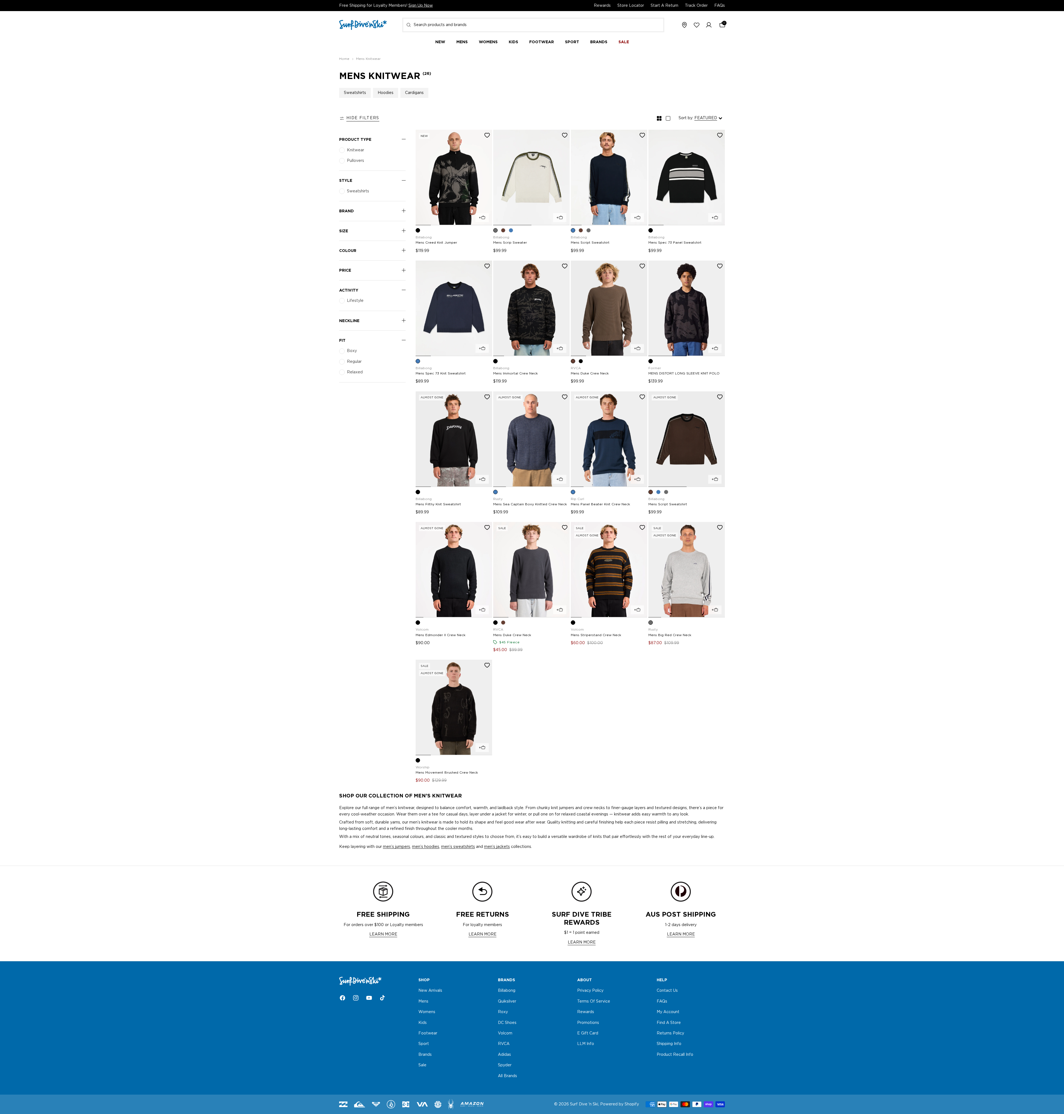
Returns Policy (670, 1033)
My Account (668, 1012)
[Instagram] (355, 998)
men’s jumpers (396, 847)
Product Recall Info (675, 1055)
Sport (423, 1044)
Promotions (588, 1023)
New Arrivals (430, 991)
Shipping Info (669, 1044)
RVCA (504, 1044)
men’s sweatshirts (458, 847)
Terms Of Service (593, 1001)
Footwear (427, 1033)
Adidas (504, 1055)
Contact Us (667, 991)
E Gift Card (587, 1033)
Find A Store (669, 1023)
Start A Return (664, 5)
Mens (423, 1001)
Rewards (602, 5)
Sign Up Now (420, 5)
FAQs (719, 5)
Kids (422, 1023)
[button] (708, 25)
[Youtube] (369, 998)
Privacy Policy (590, 991)
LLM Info (585, 1044)
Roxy (503, 1012)
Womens (426, 1012)
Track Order (696, 5)
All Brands (507, 1076)
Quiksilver (507, 1001)
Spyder (504, 1065)
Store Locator (630, 5)
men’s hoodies (425, 847)
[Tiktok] (382, 998)
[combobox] (533, 25)
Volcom (505, 1033)
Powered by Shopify (619, 1104)
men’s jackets (497, 847)
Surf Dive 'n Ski (584, 1104)
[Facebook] (342, 998)
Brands (425, 1055)
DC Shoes (507, 1023)
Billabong (506, 991)
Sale (422, 1065)
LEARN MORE (383, 934)
